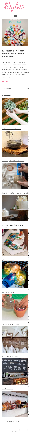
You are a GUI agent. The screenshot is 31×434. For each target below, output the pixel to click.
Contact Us (15, 431)
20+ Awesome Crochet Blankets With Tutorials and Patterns (13, 53)
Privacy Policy (23, 429)
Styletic (14, 7)
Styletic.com (15, 429)
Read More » (6, 82)
